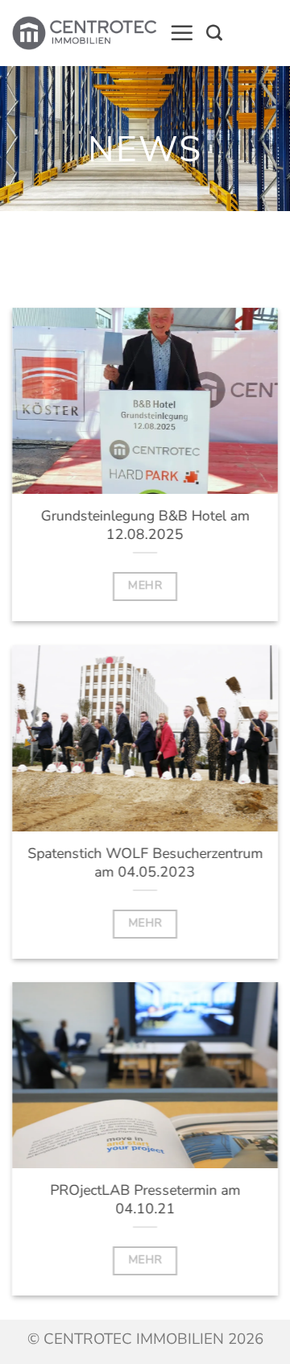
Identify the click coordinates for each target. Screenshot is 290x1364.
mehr (145, 585)
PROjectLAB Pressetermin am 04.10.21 (145, 1199)
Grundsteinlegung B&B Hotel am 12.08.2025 (145, 525)
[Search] (214, 33)
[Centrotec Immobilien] (84, 33)
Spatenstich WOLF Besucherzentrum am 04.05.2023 (145, 862)
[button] (182, 33)
